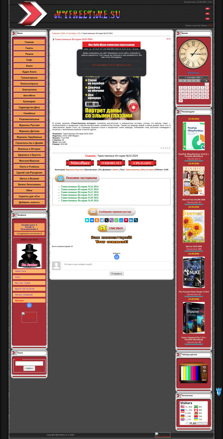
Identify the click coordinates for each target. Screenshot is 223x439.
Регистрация (97, 65)
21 (202, 94)
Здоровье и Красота (29, 155)
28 (202, 97)
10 (185, 91)
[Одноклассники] (97, 220)
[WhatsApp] (116, 220)
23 (181, 97)
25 (79, 33)
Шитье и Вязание (29, 178)
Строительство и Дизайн (29, 143)
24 (185, 97)
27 (198, 97)
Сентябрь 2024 (193, 77)
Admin (115, 170)
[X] (107, 220)
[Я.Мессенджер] (87, 220)
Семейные (29, 113)
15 (207, 91)
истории (150, 170)
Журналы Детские (29, 131)
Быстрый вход (111, 65)
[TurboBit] (111, 166)
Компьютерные (29, 83)
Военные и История (29, 149)
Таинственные (132, 170)
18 (189, 94)
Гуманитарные (29, 77)
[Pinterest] (126, 220)
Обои (29, 190)
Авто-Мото (29, 95)
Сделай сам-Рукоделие (29, 172)
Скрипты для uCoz (29, 196)
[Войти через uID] (29, 305)
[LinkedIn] (131, 220)
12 (194, 91)
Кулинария (29, 101)
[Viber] (111, 220)
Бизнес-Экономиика (29, 184)
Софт (29, 60)
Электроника (29, 89)
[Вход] (207, 19)
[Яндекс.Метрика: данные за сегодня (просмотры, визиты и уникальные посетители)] (162, 435)
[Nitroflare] (80, 166)
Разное (29, 54)
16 (181, 94)
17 (185, 94)
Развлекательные (29, 119)
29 (207, 97)
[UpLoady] (143, 166)
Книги (29, 66)
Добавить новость (29, 202)
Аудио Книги (29, 71)
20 (198, 94)
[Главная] (207, 9)
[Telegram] (102, 220)
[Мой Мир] (121, 220)
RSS (210, 25)
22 (207, 94)
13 (198, 91)
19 (194, 94)
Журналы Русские (29, 125)
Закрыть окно (125, 65)
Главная (29, 42)
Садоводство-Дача (29, 107)
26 (194, 97)
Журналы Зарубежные (29, 137)
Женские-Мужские (29, 160)
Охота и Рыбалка (29, 166)
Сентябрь (71, 33)
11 (189, 91)
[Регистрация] (207, 14)
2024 (63, 33)
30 (181, 101)
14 (202, 91)
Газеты (29, 48)
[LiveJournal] (136, 220)
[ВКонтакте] (92, 220)
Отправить (116, 273)
